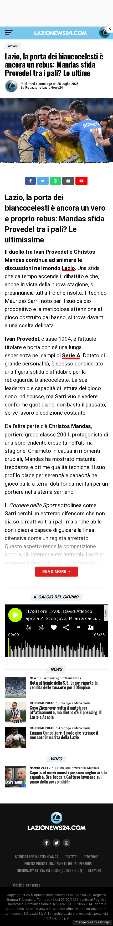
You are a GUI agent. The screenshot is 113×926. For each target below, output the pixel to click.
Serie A (71, 355)
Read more (54, 571)
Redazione (91, 856)
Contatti (71, 856)
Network (94, 870)
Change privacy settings (92, 922)
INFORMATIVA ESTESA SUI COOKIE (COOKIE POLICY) (49, 870)
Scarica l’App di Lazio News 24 (36, 856)
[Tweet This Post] (43, 181)
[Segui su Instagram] (66, 843)
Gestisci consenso (26, 885)
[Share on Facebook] (31, 181)
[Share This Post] (56, 181)
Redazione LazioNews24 (44, 87)
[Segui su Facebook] (46, 843)
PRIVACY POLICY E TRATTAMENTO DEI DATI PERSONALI (59, 863)
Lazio (68, 268)
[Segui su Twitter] (56, 843)
